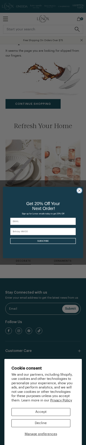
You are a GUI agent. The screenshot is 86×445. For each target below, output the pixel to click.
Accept (41, 412)
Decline (41, 423)
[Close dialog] (79, 190)
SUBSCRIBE (43, 241)
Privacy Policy (61, 400)
